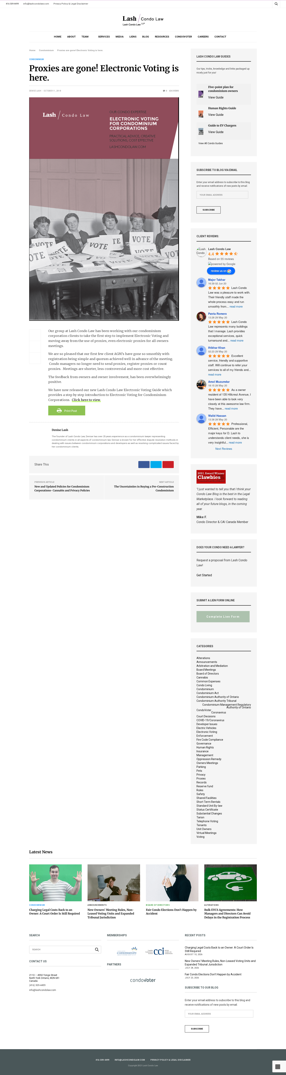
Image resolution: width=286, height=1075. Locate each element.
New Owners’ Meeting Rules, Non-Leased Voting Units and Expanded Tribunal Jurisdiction (111, 913)
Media (120, 36)
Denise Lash (35, 91)
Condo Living (204, 685)
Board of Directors (208, 673)
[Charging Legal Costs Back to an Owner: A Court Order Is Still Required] (55, 882)
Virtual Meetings (207, 833)
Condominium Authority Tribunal (216, 700)
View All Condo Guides (210, 143)
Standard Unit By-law (209, 805)
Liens (132, 36)
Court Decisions (206, 716)
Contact (220, 36)
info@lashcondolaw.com (36, 4)
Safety (201, 794)
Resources (162, 36)
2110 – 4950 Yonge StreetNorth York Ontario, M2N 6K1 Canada (44, 978)
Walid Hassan (217, 416)
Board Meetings (206, 669)
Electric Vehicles (206, 728)
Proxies (201, 778)
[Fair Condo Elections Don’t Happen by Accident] (172, 882)
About (71, 36)
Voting (200, 836)
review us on (218, 271)
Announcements (207, 662)
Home (57, 36)
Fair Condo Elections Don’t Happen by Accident (213, 974)
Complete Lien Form (223, 616)
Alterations (203, 658)
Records (202, 782)
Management (205, 755)
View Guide (216, 97)
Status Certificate (207, 809)
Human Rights (205, 747)
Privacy (201, 774)
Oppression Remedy (209, 759)
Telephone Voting (207, 821)
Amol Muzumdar (219, 382)
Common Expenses (208, 681)
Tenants (202, 825)
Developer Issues (207, 724)
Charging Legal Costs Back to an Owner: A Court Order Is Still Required (54, 911)
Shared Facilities (207, 798)
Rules (200, 790)
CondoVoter (183, 36)
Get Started (204, 575)
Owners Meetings (207, 763)
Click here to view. (86, 400)
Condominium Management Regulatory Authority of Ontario (226, 706)
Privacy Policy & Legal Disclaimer (71, 4)
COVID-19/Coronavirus (210, 720)
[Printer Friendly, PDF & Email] (66, 410)
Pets (199, 770)
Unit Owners (204, 829)
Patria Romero (217, 314)
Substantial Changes (209, 813)
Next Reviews (223, 449)
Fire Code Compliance (210, 739)
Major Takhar (216, 280)
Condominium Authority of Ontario (218, 697)
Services (104, 36)
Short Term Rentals (208, 801)
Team (85, 36)
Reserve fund (205, 786)
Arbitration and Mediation (212, 665)
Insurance (203, 751)
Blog (145, 36)
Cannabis (202, 677)
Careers (203, 36)
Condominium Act (208, 693)
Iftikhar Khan (216, 348)
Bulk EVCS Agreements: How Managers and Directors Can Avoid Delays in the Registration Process (227, 913)
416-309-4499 (12, 4)
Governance (204, 743)
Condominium (36, 59)
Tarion (200, 817)
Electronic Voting (207, 732)
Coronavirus (218, 712)
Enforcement (205, 735)
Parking (201, 766)
